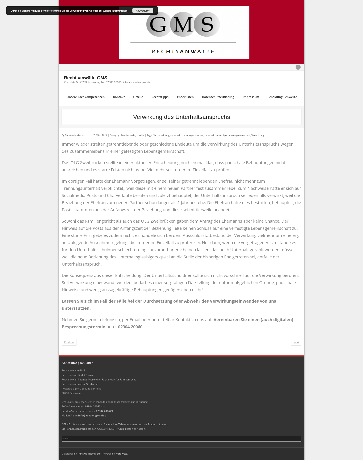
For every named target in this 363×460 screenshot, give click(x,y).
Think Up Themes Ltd (89, 453)
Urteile (140, 135)
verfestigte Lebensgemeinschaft (233, 135)
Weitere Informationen (115, 10)
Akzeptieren (143, 10)
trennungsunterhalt (192, 135)
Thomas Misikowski (75, 135)
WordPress (121, 453)
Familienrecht (128, 135)
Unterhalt (209, 135)
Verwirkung (257, 135)
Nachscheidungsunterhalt (167, 135)
